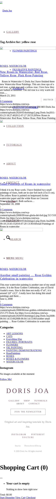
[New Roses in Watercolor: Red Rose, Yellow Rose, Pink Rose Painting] (28, 49)
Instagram (18, 434)
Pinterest (38, 434)
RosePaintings (13, 353)
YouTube (28, 437)
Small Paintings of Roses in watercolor (25, 184)
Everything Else (14, 339)
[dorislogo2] (6, 10)
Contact (34, 403)
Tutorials (40, 401)
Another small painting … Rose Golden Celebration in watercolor (26, 276)
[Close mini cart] (1, 478)
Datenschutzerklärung (32, 446)
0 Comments (6, 101)
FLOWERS (12, 344)
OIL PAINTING (14, 347)
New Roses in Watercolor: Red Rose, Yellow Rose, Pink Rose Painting (24, 73)
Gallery (14, 401)
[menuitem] (31, 70)
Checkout (30, 497)
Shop (27, 401)
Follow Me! (6, 379)
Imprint (18, 446)
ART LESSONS (14, 333)
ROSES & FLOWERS (17, 359)
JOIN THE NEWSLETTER (28, 412)
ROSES (4, 66)
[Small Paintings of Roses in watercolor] (28, 122)
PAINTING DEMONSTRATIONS (24, 350)
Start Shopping (7, 497)
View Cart (20, 497)
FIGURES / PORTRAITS (19, 342)
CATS (9, 336)
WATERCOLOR (17, 66)
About (20, 403)
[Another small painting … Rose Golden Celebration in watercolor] (21, 230)
